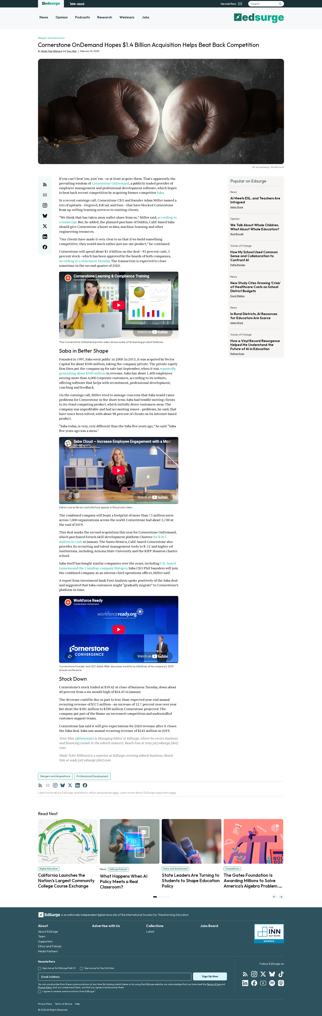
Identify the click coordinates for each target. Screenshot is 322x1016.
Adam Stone (236, 207)
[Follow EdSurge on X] (263, 974)
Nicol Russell (236, 234)
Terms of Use (213, 984)
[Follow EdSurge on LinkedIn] (245, 983)
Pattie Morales (237, 264)
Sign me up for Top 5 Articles (99, 968)
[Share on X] (45, 226)
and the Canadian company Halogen (99, 568)
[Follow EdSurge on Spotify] (272, 983)
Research (104, 17)
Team (41, 936)
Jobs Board (209, 926)
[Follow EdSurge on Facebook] (254, 983)
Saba (160, 192)
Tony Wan (72, 51)
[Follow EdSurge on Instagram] (254, 974)
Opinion (62, 17)
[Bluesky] (62, 785)
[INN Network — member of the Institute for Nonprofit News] (269, 933)
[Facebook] (85, 785)
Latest (150, 931)
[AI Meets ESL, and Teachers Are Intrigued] (256, 201)
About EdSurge (48, 931)
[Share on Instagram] (45, 205)
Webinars (126, 17)
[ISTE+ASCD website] (77, 3)
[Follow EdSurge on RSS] (245, 974)
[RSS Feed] (40, 785)
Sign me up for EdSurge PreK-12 (58, 968)
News (44, 17)
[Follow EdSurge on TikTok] (281, 974)
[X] (70, 785)
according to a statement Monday (84, 261)
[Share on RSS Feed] (45, 184)
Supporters (45, 941)
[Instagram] (55, 785)
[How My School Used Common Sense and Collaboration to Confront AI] (256, 256)
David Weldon (237, 296)
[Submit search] (280, 4)
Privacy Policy (45, 987)
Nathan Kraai (237, 353)
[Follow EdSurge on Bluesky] (272, 974)
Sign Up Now (210, 976)
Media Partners (48, 951)
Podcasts (82, 17)
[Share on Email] (45, 195)
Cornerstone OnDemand (110, 183)
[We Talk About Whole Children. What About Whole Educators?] (256, 227)
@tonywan (84, 738)
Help (77, 1003)
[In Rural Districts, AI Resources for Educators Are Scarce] (256, 316)
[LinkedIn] (77, 785)
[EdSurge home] (51, 3)
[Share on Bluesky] (45, 216)
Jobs (145, 17)
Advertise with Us (106, 926)
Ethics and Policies (49, 946)
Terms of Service (63, 1003)
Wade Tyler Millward (51, 51)
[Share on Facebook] (45, 247)
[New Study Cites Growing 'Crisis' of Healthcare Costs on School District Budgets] (256, 287)
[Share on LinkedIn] (45, 236)
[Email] (47, 785)
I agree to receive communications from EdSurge (68, 991)
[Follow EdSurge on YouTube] (263, 983)
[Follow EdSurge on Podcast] (281, 983)
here (115, 792)
